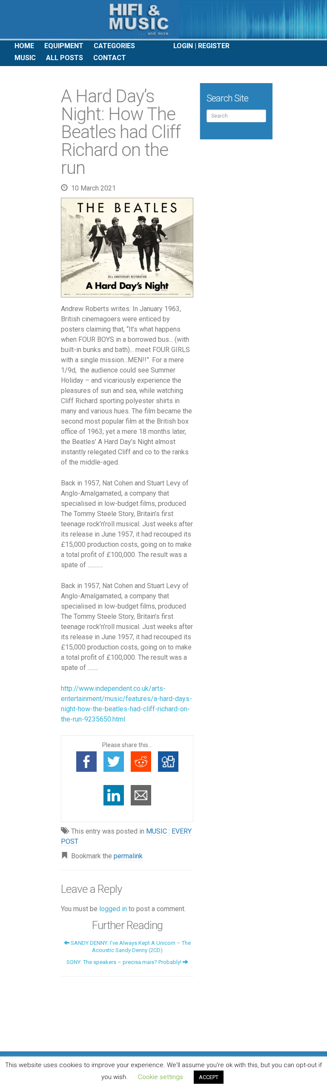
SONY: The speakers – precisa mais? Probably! (124, 962)
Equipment (63, 46)
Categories (114, 46)
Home (24, 46)
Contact (109, 58)
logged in (113, 909)
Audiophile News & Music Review (163, 20)
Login (183, 46)
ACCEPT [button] (208, 1077)
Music (25, 58)
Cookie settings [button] (160, 1077)
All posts (64, 58)
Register (213, 46)
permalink (128, 856)
